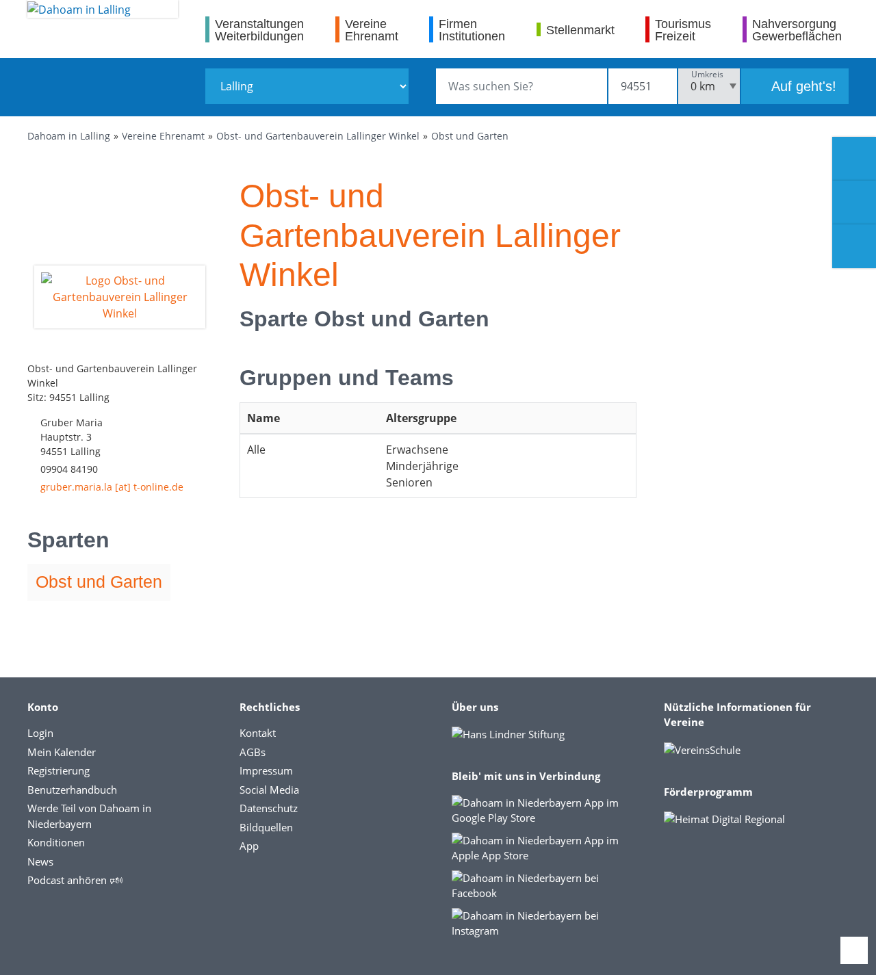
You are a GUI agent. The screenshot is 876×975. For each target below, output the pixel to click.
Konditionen (56, 842)
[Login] (854, 202)
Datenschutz (269, 808)
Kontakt (258, 733)
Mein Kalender (61, 752)
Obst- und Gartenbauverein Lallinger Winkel (318, 135)
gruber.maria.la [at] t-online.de (111, 486)
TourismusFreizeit (683, 29)
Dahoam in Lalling (68, 135)
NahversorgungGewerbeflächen (797, 29)
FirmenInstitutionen (472, 29)
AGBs (253, 752)
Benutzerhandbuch (72, 789)
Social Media (269, 789)
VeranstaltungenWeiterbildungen (259, 29)
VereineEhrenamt (371, 29)
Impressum (266, 770)
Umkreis (707, 74)
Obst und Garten (469, 135)
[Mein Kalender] (854, 246)
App (249, 846)
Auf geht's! (802, 86)
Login (40, 733)
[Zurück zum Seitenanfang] (854, 950)
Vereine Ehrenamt (163, 135)
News (40, 861)
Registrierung (58, 770)
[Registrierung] (854, 159)
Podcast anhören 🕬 (75, 880)
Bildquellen (266, 827)
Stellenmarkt (580, 29)
